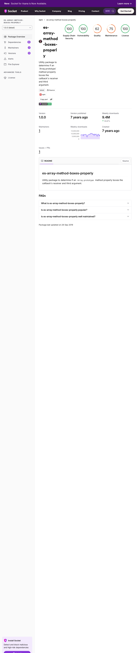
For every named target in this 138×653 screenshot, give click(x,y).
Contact (95, 11)
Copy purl (44, 99)
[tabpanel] (85, 178)
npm (41, 20)
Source (126, 161)
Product (24, 11)
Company (56, 11)
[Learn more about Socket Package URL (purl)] (51, 99)
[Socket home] (10, 11)
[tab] (46, 161)
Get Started (125, 11)
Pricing (82, 11)
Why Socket (40, 11)
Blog (70, 11)
